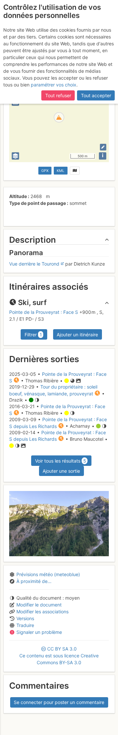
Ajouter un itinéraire (77, 334)
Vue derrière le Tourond (34, 264)
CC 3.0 (59, 655)
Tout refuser (58, 95)
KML (60, 170)
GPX (45, 170)
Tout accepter (96, 95)
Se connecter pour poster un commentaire (59, 702)
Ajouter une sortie (61, 471)
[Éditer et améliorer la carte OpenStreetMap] (103, 147)
